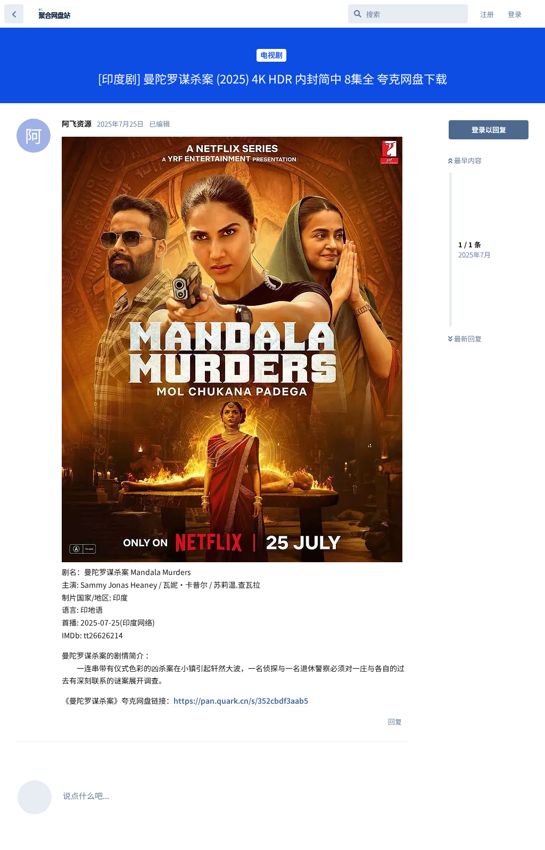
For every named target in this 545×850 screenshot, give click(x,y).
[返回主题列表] (13, 13)
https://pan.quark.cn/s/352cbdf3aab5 (241, 700)
